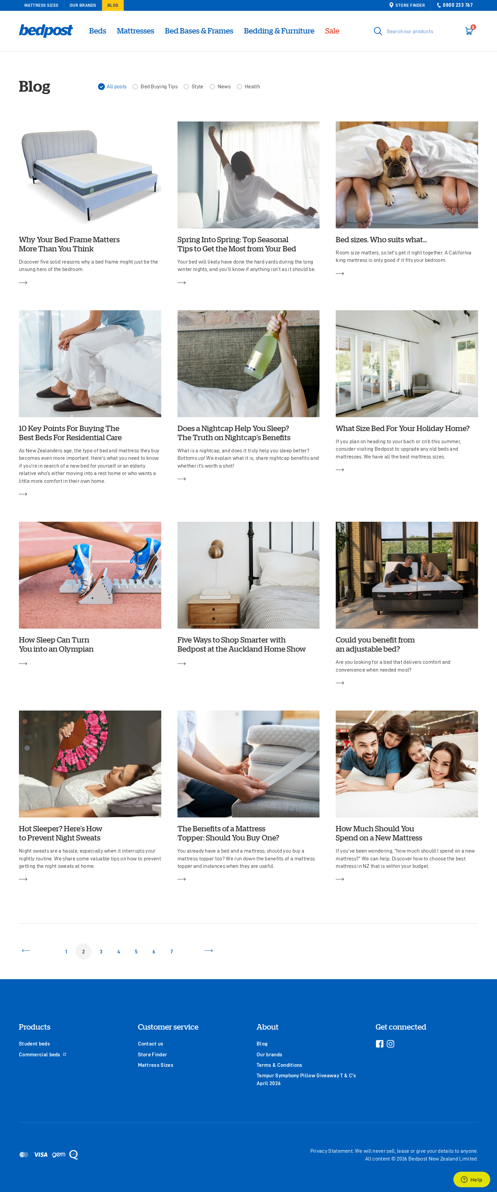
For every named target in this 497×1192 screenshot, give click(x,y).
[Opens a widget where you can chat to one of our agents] (471, 1180)
